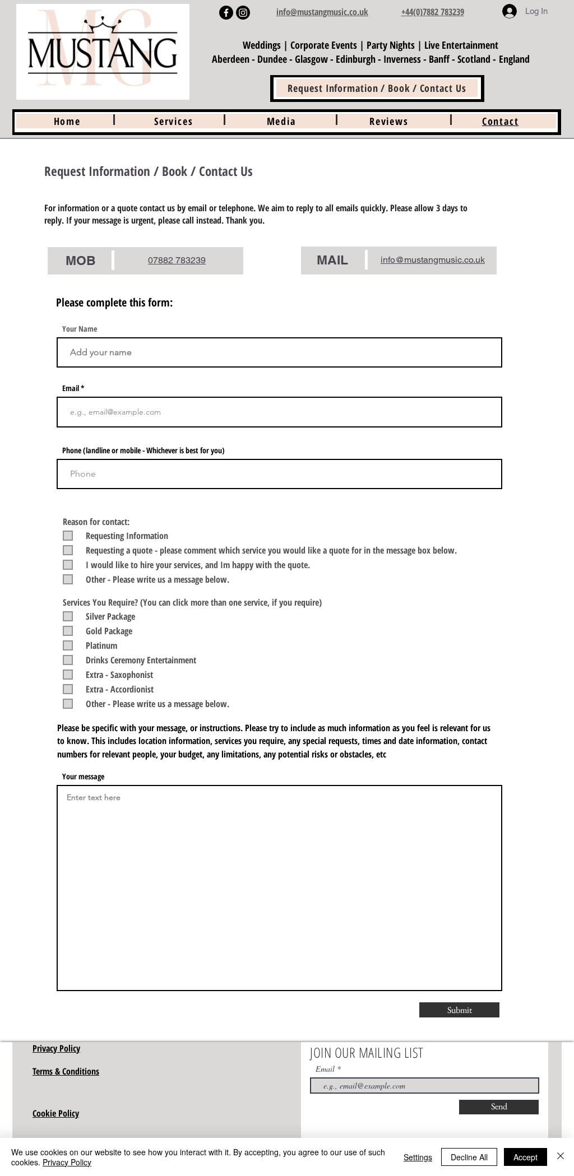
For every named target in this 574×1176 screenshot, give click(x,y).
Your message (83, 776)
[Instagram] (243, 13)
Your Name (79, 329)
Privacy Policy (67, 1162)
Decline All (469, 1157)
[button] (281, 121)
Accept (525, 1157)
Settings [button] (418, 1157)
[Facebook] (226, 13)
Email (70, 388)
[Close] (560, 1157)
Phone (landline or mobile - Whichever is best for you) (143, 450)
